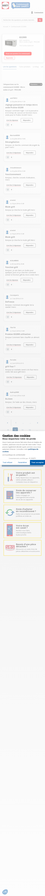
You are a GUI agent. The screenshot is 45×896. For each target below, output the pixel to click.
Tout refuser (7, 462)
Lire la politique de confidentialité (13, 455)
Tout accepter (37, 462)
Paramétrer (22, 462)
